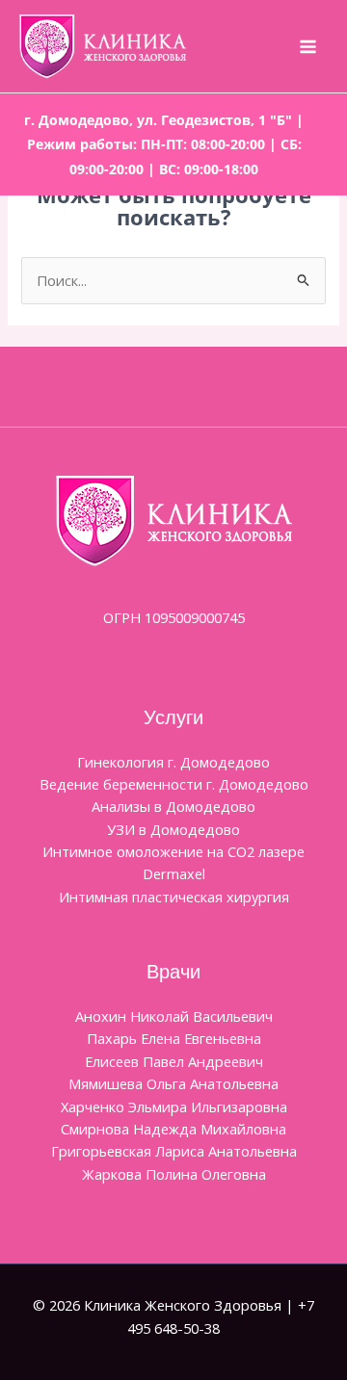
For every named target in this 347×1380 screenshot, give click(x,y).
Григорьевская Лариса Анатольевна (174, 1150)
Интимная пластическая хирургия (174, 896)
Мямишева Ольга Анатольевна (173, 1083)
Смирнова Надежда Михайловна (173, 1128)
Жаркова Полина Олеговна (174, 1174)
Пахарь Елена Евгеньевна (174, 1038)
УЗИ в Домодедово (173, 829)
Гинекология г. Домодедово (173, 761)
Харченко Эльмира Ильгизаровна (174, 1106)
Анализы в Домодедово (173, 806)
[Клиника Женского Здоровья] (102, 46)
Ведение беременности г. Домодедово (174, 784)
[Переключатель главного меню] (308, 46)
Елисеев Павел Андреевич (174, 1061)
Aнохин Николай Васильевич (174, 1016)
